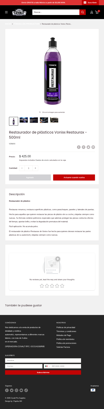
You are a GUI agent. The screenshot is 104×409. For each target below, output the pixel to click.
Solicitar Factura (63, 347)
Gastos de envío (42, 160)
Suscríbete (92, 3)
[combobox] (47, 366)
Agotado (30, 177)
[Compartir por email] (93, 147)
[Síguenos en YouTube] (21, 390)
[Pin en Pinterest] (83, 147)
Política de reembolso (65, 339)
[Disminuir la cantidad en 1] (22, 168)
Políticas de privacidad (65, 327)
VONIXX (12, 144)
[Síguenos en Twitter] (11, 390)
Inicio (8, 24)
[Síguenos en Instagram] (16, 390)
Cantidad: (13, 168)
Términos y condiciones (66, 331)
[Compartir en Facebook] (79, 147)
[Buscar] (82, 12)
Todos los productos (26, 24)
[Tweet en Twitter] (88, 147)
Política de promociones (66, 343)
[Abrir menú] (6, 12)
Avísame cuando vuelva (74, 177)
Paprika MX (17, 401)
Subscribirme (43, 372)
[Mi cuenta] (91, 12)
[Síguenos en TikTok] (26, 390)
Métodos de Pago (63, 335)
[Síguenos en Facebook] (7, 390)
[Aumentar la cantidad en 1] (35, 168)
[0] (96, 12)
